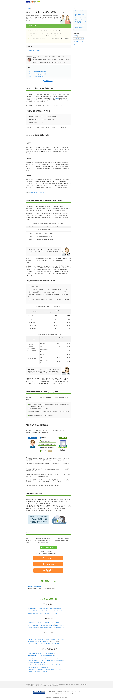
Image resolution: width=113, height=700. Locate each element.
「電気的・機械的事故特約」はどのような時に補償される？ (41, 653)
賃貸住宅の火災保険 (55, 622)
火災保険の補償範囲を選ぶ (33, 610)
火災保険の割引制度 (59, 625)
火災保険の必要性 (32, 622)
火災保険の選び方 (32, 608)
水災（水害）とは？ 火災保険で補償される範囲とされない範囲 (41, 639)
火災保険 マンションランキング (79, 41)
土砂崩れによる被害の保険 (33, 643)
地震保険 (57, 98)
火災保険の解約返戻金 (33, 627)
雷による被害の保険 (32, 641)
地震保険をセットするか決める (51, 613)
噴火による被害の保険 (43, 641)
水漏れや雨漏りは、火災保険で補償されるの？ (38, 667)
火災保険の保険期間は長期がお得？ (35, 613)
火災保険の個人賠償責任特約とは (46, 627)
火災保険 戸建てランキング (79, 38)
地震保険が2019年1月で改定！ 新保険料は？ (37, 671)
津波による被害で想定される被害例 (37, 74)
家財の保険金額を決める (58, 610)
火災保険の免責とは (59, 627)
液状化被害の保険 (55, 643)
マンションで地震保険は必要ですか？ (36, 660)
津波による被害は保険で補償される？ (38, 71)
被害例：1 (31, 79)
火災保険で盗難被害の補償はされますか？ (55, 660)
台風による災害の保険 (61, 639)
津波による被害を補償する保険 (36, 76)
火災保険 (75, 35)
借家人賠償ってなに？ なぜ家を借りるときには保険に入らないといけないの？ (44, 669)
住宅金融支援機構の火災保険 (47, 625)
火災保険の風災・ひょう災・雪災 (35, 637)
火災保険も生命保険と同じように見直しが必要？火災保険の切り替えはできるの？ (45, 658)
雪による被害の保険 (45, 643)
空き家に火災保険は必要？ (55, 664)
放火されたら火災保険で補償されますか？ (37, 662)
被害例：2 (31, 81)
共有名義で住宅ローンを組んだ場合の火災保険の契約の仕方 (41, 655)
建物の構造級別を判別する (55, 608)
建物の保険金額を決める (46, 610)
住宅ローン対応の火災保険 (33, 625)
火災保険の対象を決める (43, 608)
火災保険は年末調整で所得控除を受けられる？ (38, 664)
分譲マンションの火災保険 (43, 622)
